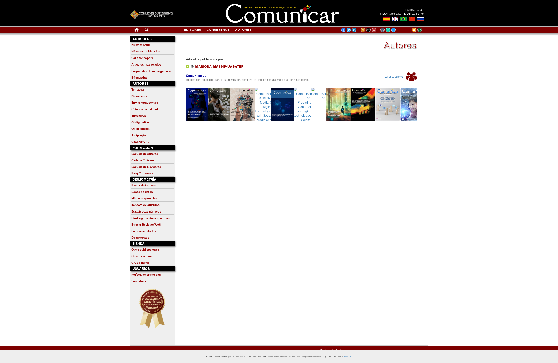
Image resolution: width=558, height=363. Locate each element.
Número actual (141, 45)
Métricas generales (144, 198)
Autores (243, 29)
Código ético (140, 122)
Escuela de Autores (144, 153)
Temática (137, 89)
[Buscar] (146, 30)
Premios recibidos (143, 231)
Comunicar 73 (196, 75)
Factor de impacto (143, 185)
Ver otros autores (394, 76)
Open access (140, 128)
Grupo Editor (140, 262)
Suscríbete (138, 281)
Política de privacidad (146, 274)
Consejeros (218, 29)
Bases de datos (142, 192)
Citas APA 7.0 (140, 142)
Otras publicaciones (145, 249)
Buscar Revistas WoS (146, 224)
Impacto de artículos (145, 205)
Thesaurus (138, 115)
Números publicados (145, 51)
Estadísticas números (146, 211)
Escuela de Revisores (146, 167)
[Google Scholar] (363, 29)
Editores (192, 29)
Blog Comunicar (142, 173)
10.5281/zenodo (413, 10)
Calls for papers (142, 58)
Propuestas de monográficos (151, 71)
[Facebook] (343, 29)
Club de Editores (142, 160)
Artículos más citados (146, 64)
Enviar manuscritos (144, 102)
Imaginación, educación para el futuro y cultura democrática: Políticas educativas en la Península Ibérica (247, 79)
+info (346, 356)
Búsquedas (139, 77)
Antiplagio (138, 135)
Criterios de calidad (144, 109)
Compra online (141, 256)
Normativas (139, 96)
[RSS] (408, 29)
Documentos (140, 237)
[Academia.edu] (383, 29)
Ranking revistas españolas (150, 218)
